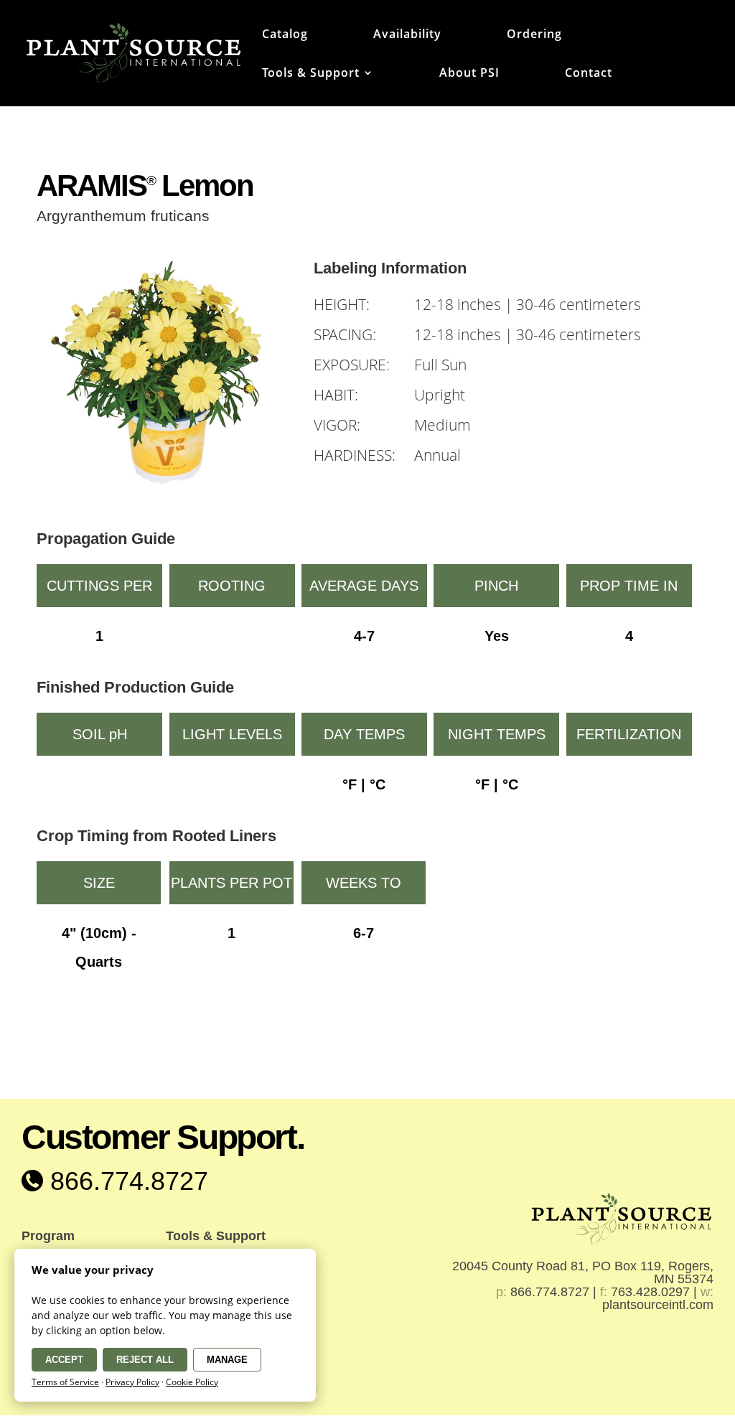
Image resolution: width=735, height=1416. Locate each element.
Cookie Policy (192, 1382)
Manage (227, 1359)
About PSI (469, 73)
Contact (588, 73)
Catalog (285, 35)
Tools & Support (311, 73)
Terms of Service (65, 1382)
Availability (407, 35)
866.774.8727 (125, 1181)
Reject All (145, 1359)
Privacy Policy (132, 1382)
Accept (64, 1359)
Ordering (534, 35)
